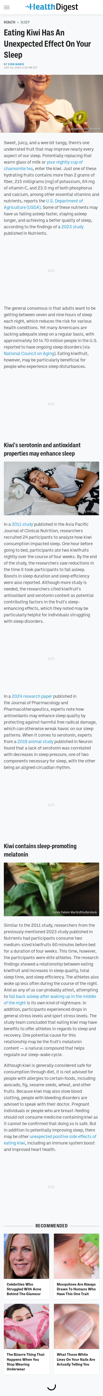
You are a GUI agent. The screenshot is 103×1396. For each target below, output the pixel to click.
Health (10, 22)
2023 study (72, 226)
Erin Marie (16, 64)
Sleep (25, 22)
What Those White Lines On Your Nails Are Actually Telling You (76, 1359)
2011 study (22, 524)
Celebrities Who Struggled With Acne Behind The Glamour (24, 1289)
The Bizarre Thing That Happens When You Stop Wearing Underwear (26, 1361)
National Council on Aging (29, 353)
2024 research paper (32, 696)
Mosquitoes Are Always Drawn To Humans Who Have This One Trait (76, 1289)
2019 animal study (35, 741)
